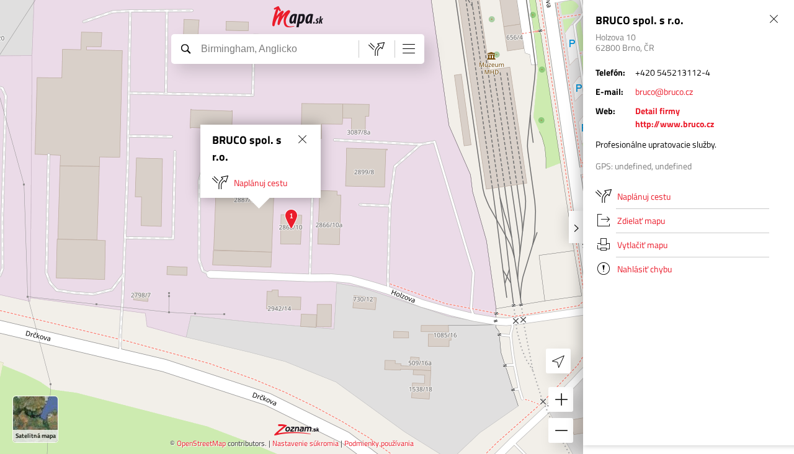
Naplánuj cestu (260, 182)
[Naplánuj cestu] (376, 49)
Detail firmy (657, 110)
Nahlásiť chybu (644, 268)
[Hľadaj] (185, 48)
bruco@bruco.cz (664, 91)
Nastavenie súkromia (305, 443)
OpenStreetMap (201, 443)
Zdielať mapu (641, 220)
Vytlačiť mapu (642, 244)
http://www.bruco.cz (674, 123)
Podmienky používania (379, 443)
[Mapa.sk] (298, 17)
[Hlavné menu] (409, 48)
